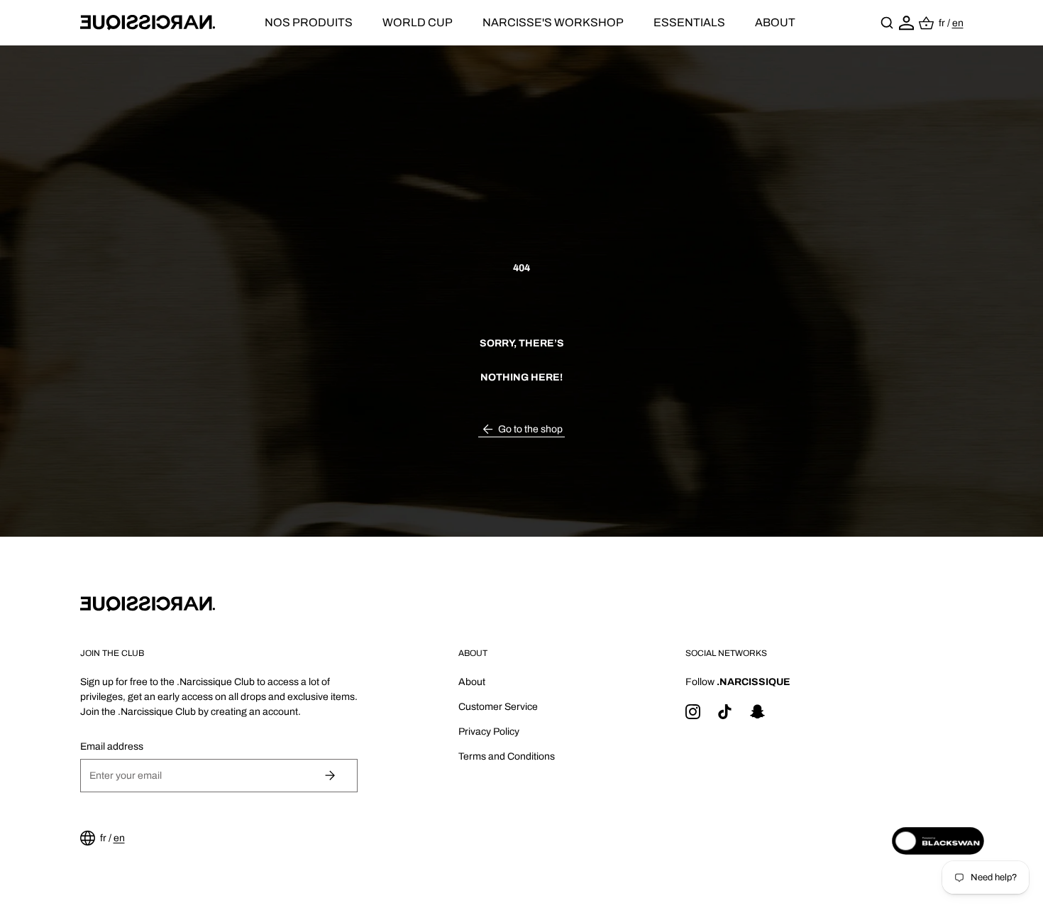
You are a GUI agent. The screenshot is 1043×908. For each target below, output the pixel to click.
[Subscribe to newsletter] (330, 775)
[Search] (887, 23)
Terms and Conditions (506, 756)
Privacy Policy (488, 731)
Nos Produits (309, 22)
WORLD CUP (417, 22)
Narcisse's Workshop (553, 22)
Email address (111, 746)
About (775, 22)
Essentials (689, 22)
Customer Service (498, 706)
